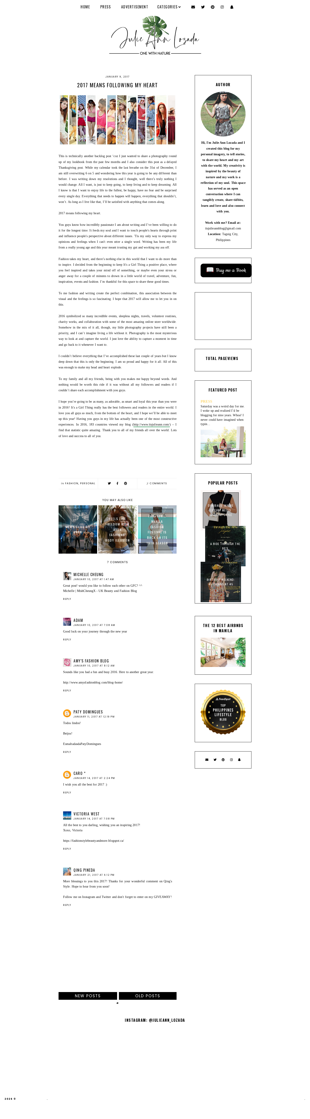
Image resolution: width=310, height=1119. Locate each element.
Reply (67, 599)
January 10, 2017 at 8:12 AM (94, 665)
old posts (147, 996)
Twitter (107, 897)
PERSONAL (87, 483)
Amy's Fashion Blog (91, 661)
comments (157, 483)
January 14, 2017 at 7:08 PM (94, 818)
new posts (88, 996)
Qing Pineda (84, 870)
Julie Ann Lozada (32, 1099)
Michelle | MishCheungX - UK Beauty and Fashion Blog (100, 591)
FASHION (72, 483)
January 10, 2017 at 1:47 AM (94, 579)
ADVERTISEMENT (134, 7)
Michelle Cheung (89, 574)
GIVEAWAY (162, 897)
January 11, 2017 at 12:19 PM (94, 716)
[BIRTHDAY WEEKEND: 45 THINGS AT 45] (221, 601)
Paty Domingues (88, 712)
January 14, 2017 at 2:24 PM (94, 778)
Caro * (80, 773)
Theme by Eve (293, 1099)
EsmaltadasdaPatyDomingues (82, 744)
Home (85, 7)
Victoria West (87, 814)
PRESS (105, 7)
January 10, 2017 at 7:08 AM (94, 625)
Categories (167, 7)
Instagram (88, 897)
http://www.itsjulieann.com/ (151, 424)
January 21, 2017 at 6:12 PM (94, 875)
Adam (78, 620)
